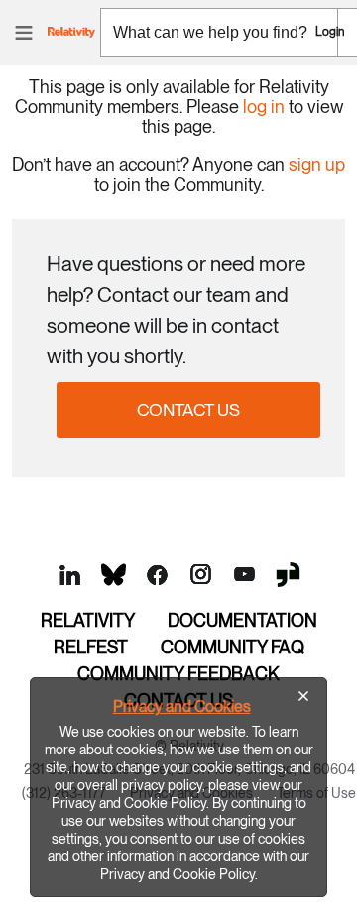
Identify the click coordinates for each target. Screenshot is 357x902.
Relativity (88, 620)
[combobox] (219, 32)
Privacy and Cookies (182, 706)
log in (264, 106)
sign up (317, 164)
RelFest (91, 647)
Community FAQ (232, 647)
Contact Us (188, 409)
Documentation (242, 620)
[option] (178, 787)
